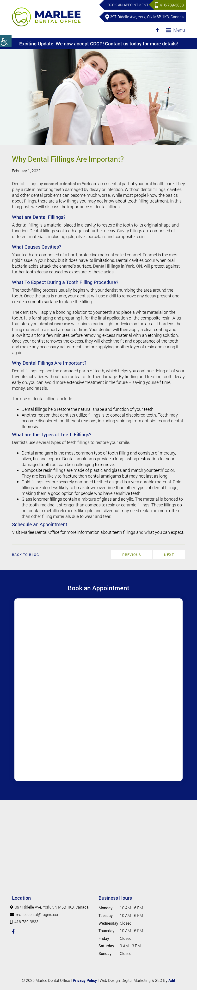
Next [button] (169, 554)
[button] (6, 41)
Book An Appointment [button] (128, 4)
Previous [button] (131, 554)
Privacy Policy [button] (85, 980)
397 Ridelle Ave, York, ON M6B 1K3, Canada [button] (147, 16)
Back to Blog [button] (25, 554)
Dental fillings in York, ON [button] (117, 266)
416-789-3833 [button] (172, 4)
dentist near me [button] (55, 323)
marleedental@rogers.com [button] (38, 914)
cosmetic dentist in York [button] (67, 183)
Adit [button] (171, 980)
